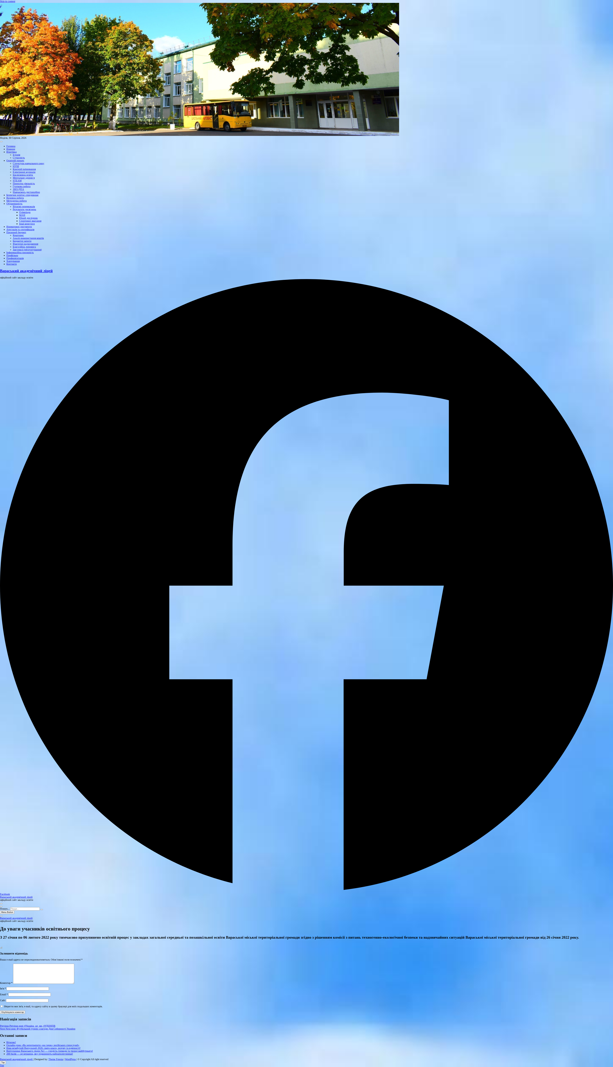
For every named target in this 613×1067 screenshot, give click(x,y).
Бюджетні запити (22, 241)
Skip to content (7, 1)
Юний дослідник (28, 218)
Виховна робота (15, 198)
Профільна (12, 255)
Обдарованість (14, 203)
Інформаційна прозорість (20, 252)
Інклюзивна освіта (23, 175)
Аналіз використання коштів (28, 238)
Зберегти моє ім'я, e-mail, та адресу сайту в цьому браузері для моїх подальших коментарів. (53, 1006)
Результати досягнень (24, 209)
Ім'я (3, 988)
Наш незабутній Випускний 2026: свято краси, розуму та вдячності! (43, 1048)
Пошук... (5, 908)
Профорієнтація (15, 258)
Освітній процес (15, 160)
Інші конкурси (27, 223)
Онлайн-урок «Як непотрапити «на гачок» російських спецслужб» (42, 1045)
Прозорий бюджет (16, 232)
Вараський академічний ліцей (26, 271)
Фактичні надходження (25, 244)
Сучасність (19, 157)
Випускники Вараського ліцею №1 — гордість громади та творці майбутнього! (49, 1051)
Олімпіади (24, 212)
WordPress (70, 1059)
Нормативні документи (19, 226)
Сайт (2, 1000)
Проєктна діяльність (24, 183)
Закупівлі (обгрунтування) (27, 249)
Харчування (13, 261)
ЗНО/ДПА (18, 189)
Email (4, 994)
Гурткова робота (21, 186)
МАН (22, 215)
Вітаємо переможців (24, 206)
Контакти (11, 264)
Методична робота (16, 200)
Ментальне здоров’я (24, 177)
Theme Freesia (55, 1059)
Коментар (6, 983)
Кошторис (18, 235)
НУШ (16, 166)
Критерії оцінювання (24, 169)
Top (2, 1065)
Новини (10, 149)
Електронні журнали (24, 172)
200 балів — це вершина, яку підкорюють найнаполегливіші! (39, 1053)
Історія (16, 154)
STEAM (17, 180)
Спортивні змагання (30, 221)
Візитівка (11, 152)
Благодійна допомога (24, 246)
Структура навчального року (28, 163)
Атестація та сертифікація (20, 229)
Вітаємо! (11, 1042)
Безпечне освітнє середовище (22, 195)
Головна (10, 146)
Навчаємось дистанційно (26, 192)
